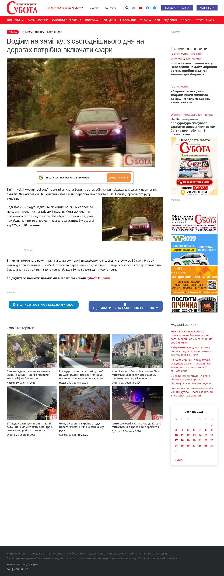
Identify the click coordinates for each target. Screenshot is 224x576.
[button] (127, 7)
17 (176, 440)
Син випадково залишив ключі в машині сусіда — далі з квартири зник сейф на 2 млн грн (29, 375)
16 (212, 435)
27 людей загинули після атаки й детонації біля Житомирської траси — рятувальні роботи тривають (32, 427)
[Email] (134, 8)
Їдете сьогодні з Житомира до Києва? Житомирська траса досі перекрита (136, 425)
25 (182, 445)
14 (200, 435)
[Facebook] (147, 8)
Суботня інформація (183, 114)
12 (188, 435)
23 (212, 440)
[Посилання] (22, 8)
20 (194, 440)
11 (182, 435)
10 (176, 435)
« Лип (178, 460)
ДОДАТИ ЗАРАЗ (118, 177)
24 (176, 445)
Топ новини (193, 58)
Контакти (111, 8)
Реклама (94, 8)
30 (212, 445)
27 (194, 445)
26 (188, 445)
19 (188, 440)
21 (200, 440)
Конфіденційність (18, 569)
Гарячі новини (180, 53)
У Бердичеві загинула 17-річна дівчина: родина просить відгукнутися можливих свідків (191, 379)
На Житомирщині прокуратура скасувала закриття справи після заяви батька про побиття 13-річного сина (193, 126)
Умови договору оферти (22, 564)
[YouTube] (140, 8)
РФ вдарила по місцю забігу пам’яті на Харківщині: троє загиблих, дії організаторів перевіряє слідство (82, 375)
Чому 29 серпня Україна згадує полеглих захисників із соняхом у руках (81, 427)
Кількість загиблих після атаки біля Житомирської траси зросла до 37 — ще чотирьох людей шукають (136, 375)
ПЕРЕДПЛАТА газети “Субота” (63, 8)
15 (206, 435)
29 (206, 445)
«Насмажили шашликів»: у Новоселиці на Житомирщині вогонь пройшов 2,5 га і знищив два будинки (194, 68)
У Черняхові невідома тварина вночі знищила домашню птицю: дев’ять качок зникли (190, 96)
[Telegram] (154, 8)
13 (194, 435)
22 (206, 440)
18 (182, 440)
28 (200, 445)
